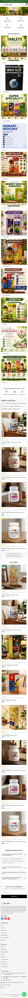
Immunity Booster (4, 959)
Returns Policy (4, 930)
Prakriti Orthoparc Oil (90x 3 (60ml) (9, 700)
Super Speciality (4, 951)
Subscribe (14, 896)
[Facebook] (2, 918)
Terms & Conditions (5, 937)
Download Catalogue (7, 984)
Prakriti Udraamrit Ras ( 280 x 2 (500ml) (10, 594)
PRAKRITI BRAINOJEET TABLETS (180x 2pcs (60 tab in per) (14, 477)
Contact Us (3, 940)
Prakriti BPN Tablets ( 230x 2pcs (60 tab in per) (11, 442)
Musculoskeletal (4, 966)
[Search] (21, 5)
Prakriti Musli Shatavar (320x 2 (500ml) (10, 665)
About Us (3, 927)
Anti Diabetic (4, 961)
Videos (4, 987)
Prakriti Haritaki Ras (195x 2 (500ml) (9, 735)
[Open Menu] (2, 5)
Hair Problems (4, 949)
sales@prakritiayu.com (7, 980)
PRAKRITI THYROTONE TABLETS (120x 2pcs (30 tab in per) (14, 548)
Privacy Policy (4, 932)
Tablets (2, 947)
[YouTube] (8, 918)
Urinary (2, 954)
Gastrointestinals (4, 964)
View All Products (14, 555)
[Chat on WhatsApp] (24, 994)
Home (2, 925)
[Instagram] (5, 918)
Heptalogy (3, 956)
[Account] (23, 5)
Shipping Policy (4, 935)
